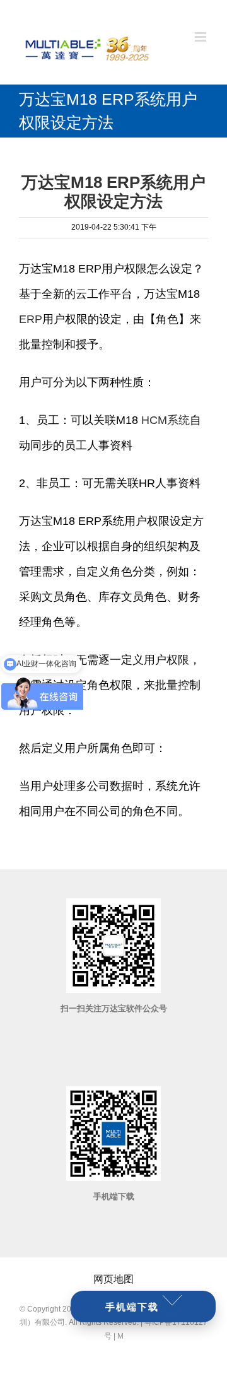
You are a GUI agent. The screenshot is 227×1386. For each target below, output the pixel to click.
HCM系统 (165, 420)
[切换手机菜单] (201, 37)
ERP (30, 319)
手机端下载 (132, 1306)
